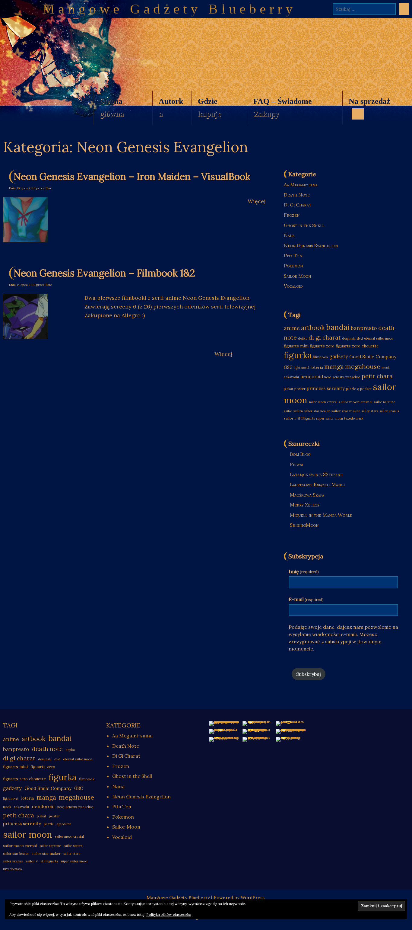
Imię (304, 571)
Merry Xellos (304, 505)
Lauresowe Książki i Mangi (317, 484)
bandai (338, 327)
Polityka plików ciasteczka (168, 914)
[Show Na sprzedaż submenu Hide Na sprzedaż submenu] (358, 113)
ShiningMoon (304, 525)
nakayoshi (291, 377)
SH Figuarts (306, 418)
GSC (288, 367)
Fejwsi (296, 464)
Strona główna (112, 107)
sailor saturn (293, 411)
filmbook (320, 357)
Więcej (256, 201)
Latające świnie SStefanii (316, 474)
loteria (316, 367)
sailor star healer (317, 411)
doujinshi (349, 338)
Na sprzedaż (366, 111)
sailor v (290, 418)
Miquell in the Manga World (321, 515)
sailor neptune (384, 402)
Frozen (291, 215)
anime (292, 327)
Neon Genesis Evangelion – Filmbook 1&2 (104, 273)
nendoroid (311, 376)
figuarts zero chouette (357, 346)
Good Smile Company (372, 357)
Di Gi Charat (297, 205)
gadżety (338, 356)
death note (47, 749)
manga (334, 366)
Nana (289, 235)
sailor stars (369, 411)
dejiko (302, 338)
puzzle (351, 389)
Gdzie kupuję (209, 107)
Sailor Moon (297, 276)
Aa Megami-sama (301, 184)
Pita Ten (293, 255)
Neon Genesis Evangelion (311, 245)
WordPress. (253, 897)
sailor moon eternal (355, 402)
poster (300, 388)
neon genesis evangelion (342, 377)
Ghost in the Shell (304, 225)
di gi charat (325, 337)
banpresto (364, 327)
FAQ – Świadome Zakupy (282, 107)
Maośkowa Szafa (307, 495)
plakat (288, 389)
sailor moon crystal (323, 402)
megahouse (362, 366)
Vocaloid (293, 286)
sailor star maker (345, 411)
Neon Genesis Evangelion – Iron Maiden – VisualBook (132, 176)
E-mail (306, 599)
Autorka (171, 107)
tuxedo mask (353, 418)
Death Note (297, 195)
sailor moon (27, 834)
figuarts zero (322, 346)
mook (386, 368)
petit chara (377, 376)
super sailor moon (329, 418)
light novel (301, 368)
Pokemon (293, 266)
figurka (298, 355)
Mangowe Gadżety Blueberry (169, 9)
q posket (364, 388)
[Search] (404, 9)
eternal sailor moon (378, 338)
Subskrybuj (308, 674)
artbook (313, 328)
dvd (360, 338)
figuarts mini (296, 346)
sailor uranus (389, 411)
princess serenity (326, 388)
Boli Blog (300, 454)
